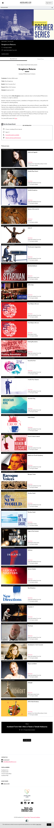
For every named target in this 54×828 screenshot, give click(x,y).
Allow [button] (49, 824)
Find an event (4, 7)
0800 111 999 (6, 783)
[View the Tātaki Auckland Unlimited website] (27, 809)
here (16, 118)
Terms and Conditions (35, 817)
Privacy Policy (27, 817)
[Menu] (2, 2)
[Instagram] (25, 803)
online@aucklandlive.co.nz (9, 761)
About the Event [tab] (13, 58)
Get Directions (27, 740)
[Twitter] (29, 803)
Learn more (38, 824)
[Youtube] (32, 803)
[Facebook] (22, 803)
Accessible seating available (12, 135)
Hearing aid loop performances (13, 137)
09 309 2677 (6, 760)
